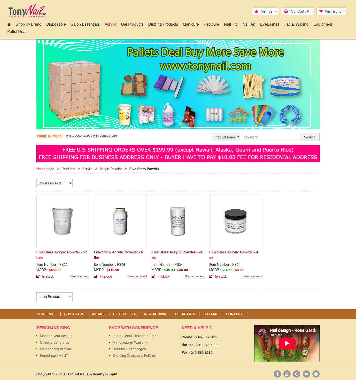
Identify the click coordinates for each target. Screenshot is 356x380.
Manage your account (56, 335)
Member (267, 11)
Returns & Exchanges (129, 348)
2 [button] (180, 124)
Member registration (55, 348)
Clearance (185, 314)
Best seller (124, 314)
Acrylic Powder (111, 168)
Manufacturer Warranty (130, 342)
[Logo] (27, 11)
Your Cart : (299, 11)
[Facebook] (277, 374)
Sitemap (210, 314)
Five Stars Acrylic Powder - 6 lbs (118, 254)
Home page (45, 168)
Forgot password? (54, 355)
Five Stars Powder (144, 168)
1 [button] (175, 124)
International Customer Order (135, 335)
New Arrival (155, 314)
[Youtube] (287, 374)
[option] (178, 85)
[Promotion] (178, 153)
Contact (234, 314)
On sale (98, 314)
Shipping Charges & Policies (134, 355)
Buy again (73, 314)
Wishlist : (333, 11)
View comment (79, 276)
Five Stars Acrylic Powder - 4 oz (233, 254)
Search (310, 137)
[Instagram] (316, 374)
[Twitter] (306, 374)
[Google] (296, 374)
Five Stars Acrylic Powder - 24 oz (177, 254)
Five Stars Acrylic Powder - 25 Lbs (61, 254)
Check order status (54, 342)
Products (68, 168)
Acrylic (87, 168)
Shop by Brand (28, 24)
